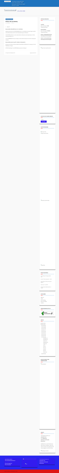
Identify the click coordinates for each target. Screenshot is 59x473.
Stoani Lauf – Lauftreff (15, 5)
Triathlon (42, 302)
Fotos (34, 14)
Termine (38, 14)
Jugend (17, 14)
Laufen (42, 298)
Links (41, 14)
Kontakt (45, 14)
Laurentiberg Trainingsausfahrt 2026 (18, 1)
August (44, 343)
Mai (43, 347)
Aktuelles (5, 14)
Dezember (45, 338)
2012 (43, 335)
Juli (43, 345)
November (45, 339)
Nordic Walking (43, 300)
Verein (10, 14)
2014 (43, 332)
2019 (43, 325)
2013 (43, 334)
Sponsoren (26, 14)
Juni (44, 346)
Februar (44, 352)
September (45, 342)
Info (30, 14)
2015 (43, 331)
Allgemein (42, 297)
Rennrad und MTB (9, 19)
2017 (43, 328)
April (44, 349)
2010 (43, 353)
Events (21, 14)
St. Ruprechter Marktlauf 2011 (10, 52)
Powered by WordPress (7, 471)
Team (14, 14)
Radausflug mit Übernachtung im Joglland (18, 4)
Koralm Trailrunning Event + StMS (17, 2)
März (44, 350)
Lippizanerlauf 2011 (33, 52)
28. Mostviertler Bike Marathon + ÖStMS (46, 287)
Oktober (44, 340)
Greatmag (13, 471)
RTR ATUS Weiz (21, 11)
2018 (43, 327)
